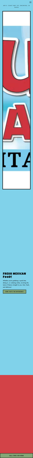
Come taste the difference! (14, 291)
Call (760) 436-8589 (16, 455)
